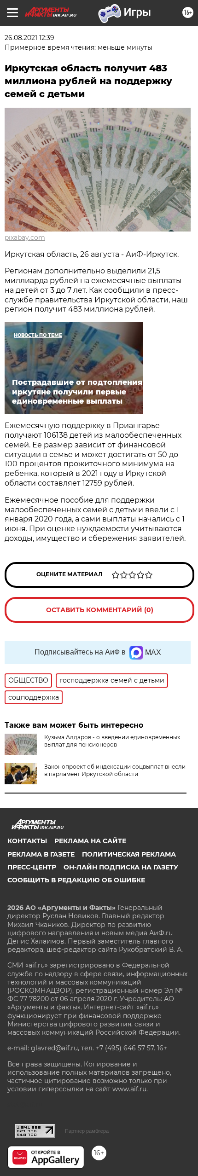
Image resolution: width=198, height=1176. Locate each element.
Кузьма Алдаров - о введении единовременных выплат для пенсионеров (112, 741)
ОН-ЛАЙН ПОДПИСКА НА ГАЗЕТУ (121, 867)
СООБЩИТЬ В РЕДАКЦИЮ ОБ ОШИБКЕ (76, 880)
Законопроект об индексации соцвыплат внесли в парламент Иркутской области (115, 770)
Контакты (27, 841)
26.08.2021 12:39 (29, 38)
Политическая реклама (129, 854)
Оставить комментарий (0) (99, 610)
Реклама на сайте (90, 841)
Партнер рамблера (87, 1131)
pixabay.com (25, 237)
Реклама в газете (41, 854)
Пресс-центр (31, 867)
